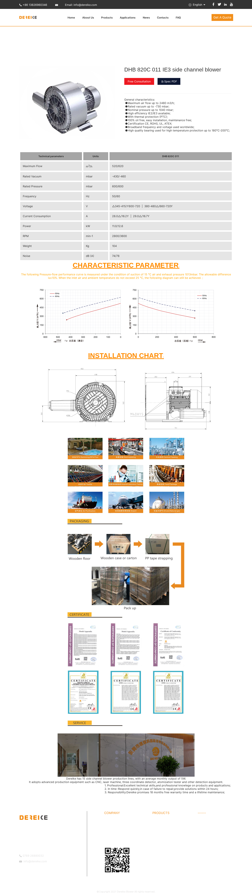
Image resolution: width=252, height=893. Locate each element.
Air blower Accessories (210, 821)
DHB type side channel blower (169, 821)
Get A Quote (222, 17)
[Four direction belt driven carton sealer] (67, 137)
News (146, 17)
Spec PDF (170, 81)
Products (107, 17)
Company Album (113, 828)
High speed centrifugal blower (214, 842)
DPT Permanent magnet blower (170, 842)
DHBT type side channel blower (170, 828)
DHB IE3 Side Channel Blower (214, 835)
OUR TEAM (110, 842)
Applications (127, 17)
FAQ (178, 17)
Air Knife (202, 849)
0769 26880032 (33, 855)
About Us (88, 17)
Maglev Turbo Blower (164, 849)
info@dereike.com (35, 861)
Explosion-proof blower (165, 855)
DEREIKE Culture (113, 835)
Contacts (163, 17)
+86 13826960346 (35, 5)
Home (71, 17)
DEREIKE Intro (112, 821)
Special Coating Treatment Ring (215, 828)
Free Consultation (139, 81)
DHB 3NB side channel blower (169, 835)
